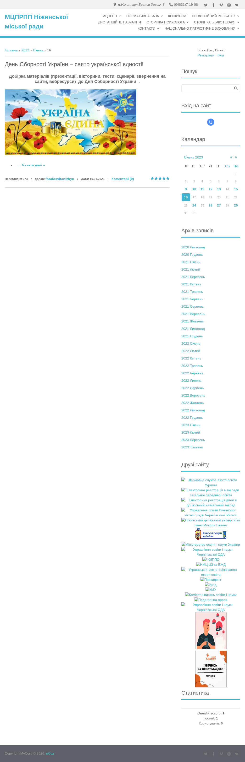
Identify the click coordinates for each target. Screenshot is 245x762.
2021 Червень (192, 299)
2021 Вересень (193, 314)
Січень (38, 50)
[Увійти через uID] (210, 122)
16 (186, 197)
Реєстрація (206, 55)
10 (194, 189)
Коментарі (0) (122, 179)
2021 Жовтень (192, 321)
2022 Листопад (193, 410)
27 (219, 205)
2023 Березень (193, 440)
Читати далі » (33, 165)
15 (236, 189)
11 (202, 189)
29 (236, 205)
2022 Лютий (190, 351)
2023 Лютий (190, 432)
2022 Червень (192, 373)
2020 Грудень (192, 254)
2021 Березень (193, 277)
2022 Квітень (191, 358)
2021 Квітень (191, 284)
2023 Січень (190, 425)
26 (210, 205)
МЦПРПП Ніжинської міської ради (36, 21)
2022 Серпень (192, 388)
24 (194, 205)
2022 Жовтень (192, 403)
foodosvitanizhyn (59, 179)
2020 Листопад (193, 247)
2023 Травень (192, 447)
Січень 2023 (193, 157)
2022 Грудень (192, 417)
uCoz (50, 753)
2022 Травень (192, 366)
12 (210, 189)
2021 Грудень (192, 336)
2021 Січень (190, 262)
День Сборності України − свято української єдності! (74, 64)
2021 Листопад (193, 329)
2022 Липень (191, 380)
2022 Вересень (193, 395)
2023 (25, 50)
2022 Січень (190, 343)
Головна (11, 50)
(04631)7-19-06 (186, 4)
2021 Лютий (190, 269)
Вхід (220, 55)
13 (219, 189)
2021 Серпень (192, 306)
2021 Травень (192, 292)
